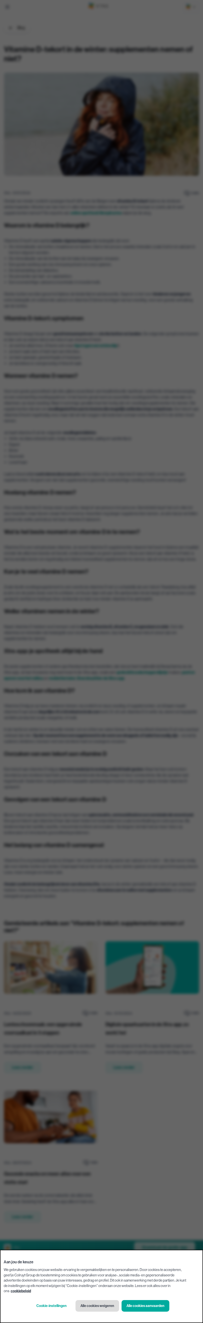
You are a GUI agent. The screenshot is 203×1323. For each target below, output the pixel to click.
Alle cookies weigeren (97, 1306)
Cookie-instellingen (51, 1306)
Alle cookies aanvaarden (145, 1306)
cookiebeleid (21, 1291)
